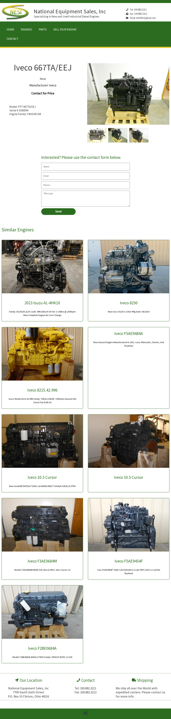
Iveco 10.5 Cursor (42, 477)
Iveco (52, 85)
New (43, 79)
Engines (26, 29)
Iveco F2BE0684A (42, 648)
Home (10, 29)
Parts (43, 29)
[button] (85, 713)
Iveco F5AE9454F (129, 561)
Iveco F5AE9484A (128, 333)
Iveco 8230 (129, 302)
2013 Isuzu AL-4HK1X (42, 302)
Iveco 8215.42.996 (42, 390)
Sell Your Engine (64, 29)
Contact (12, 39)
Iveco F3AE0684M (42, 561)
